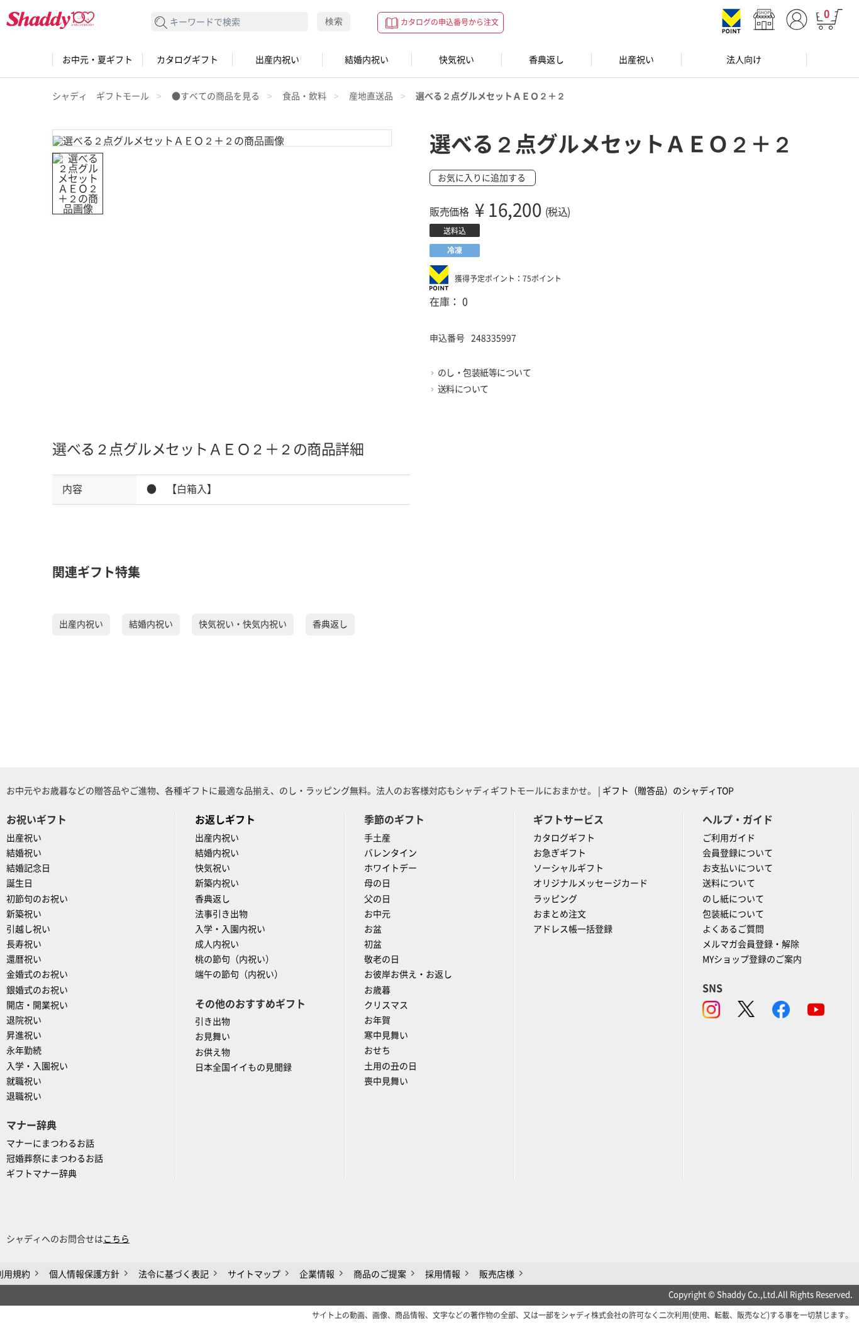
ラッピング (555, 899)
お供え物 (212, 1052)
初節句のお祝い (37, 899)
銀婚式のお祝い (37, 990)
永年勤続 (24, 1050)
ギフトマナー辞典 (41, 1173)
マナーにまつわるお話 (50, 1143)
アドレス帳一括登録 (572, 929)
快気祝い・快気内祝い (243, 624)
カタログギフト (187, 59)
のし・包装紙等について (484, 372)
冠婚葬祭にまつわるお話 (54, 1158)
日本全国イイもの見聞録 (243, 1067)
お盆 (373, 929)
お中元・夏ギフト (97, 59)
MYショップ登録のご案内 (752, 959)
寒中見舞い (386, 1035)
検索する (161, 23)
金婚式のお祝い (37, 974)
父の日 (377, 899)
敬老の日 (381, 959)
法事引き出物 (221, 914)
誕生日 (19, 883)
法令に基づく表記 (173, 1274)
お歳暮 (377, 990)
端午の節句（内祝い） (239, 974)
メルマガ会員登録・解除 (750, 944)
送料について (463, 389)
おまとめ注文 (559, 914)
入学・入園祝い (37, 1066)
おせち (377, 1050)
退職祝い (24, 1096)
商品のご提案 (379, 1274)
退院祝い (24, 1020)
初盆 (373, 944)
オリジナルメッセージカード (590, 883)
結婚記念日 (28, 868)
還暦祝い (24, 959)
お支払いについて (737, 868)
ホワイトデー (390, 868)
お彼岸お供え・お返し (408, 974)
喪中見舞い (386, 1081)
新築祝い (24, 914)
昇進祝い (24, 1035)
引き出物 (212, 1021)
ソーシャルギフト (568, 868)
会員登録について (737, 853)
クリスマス (386, 1005)
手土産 (377, 838)
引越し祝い (28, 929)
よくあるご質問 (733, 929)
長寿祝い (24, 944)
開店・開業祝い (37, 1005)
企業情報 (317, 1274)
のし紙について (733, 899)
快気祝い (456, 59)
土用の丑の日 (390, 1066)
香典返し (546, 59)
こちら (116, 1239)
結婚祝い (24, 853)
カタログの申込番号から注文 (450, 22)
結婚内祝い (367, 59)
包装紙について (733, 914)
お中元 (377, 914)
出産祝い (636, 59)
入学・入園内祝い (230, 929)
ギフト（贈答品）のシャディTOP (668, 790)
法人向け (744, 59)
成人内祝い (217, 944)
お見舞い (212, 1036)
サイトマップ (254, 1274)
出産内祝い (277, 59)
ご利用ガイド (728, 838)
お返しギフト (225, 820)
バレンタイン (390, 853)
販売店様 (496, 1274)
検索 (334, 21)
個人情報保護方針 (84, 1274)
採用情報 (442, 1274)
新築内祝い (217, 883)
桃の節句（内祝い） (234, 959)
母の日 (377, 883)
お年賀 (377, 1020)
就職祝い (24, 1081)
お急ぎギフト (559, 853)
